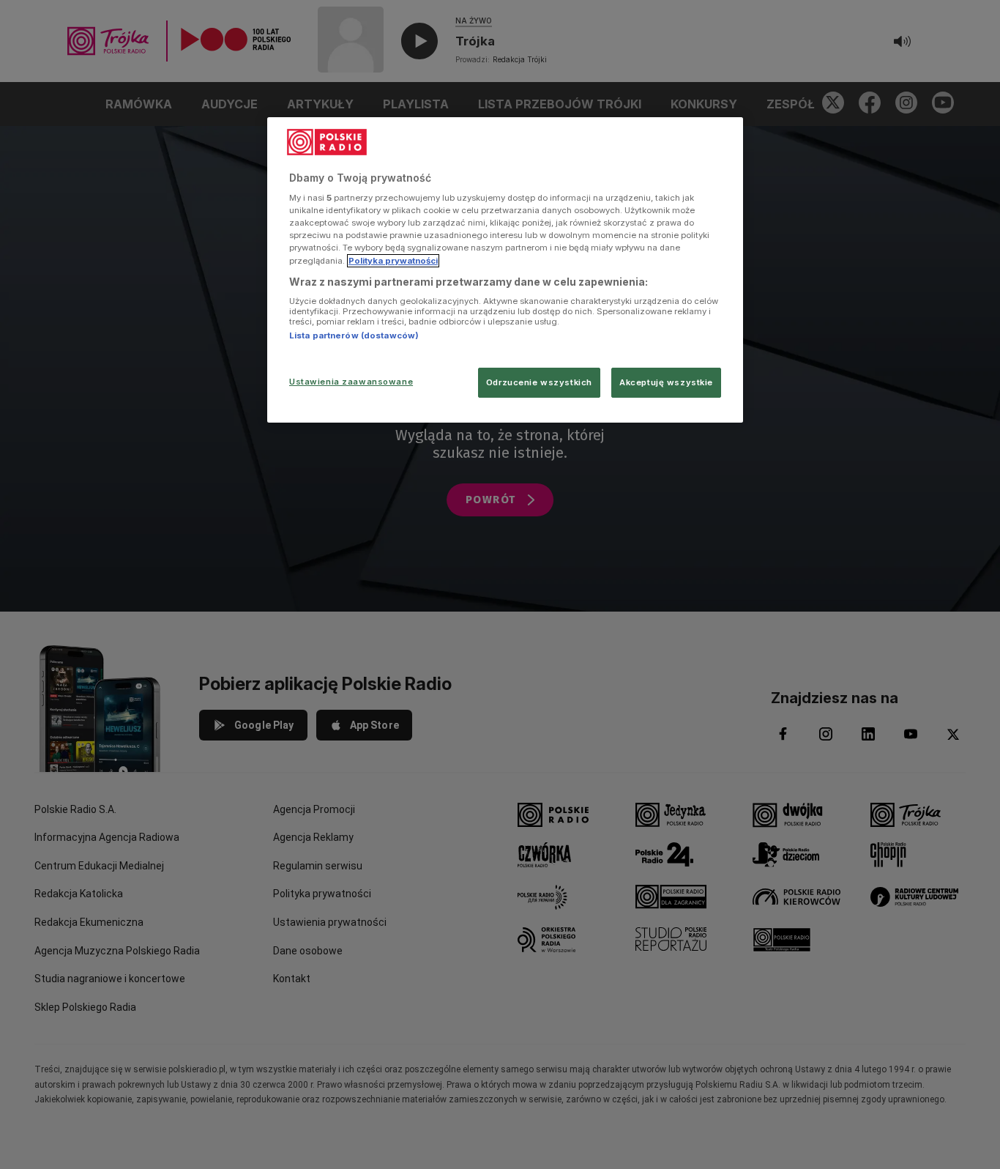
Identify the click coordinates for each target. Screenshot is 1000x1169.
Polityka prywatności (393, 261)
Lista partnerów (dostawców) (354, 335)
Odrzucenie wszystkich (539, 382)
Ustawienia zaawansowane (351, 381)
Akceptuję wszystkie (666, 382)
